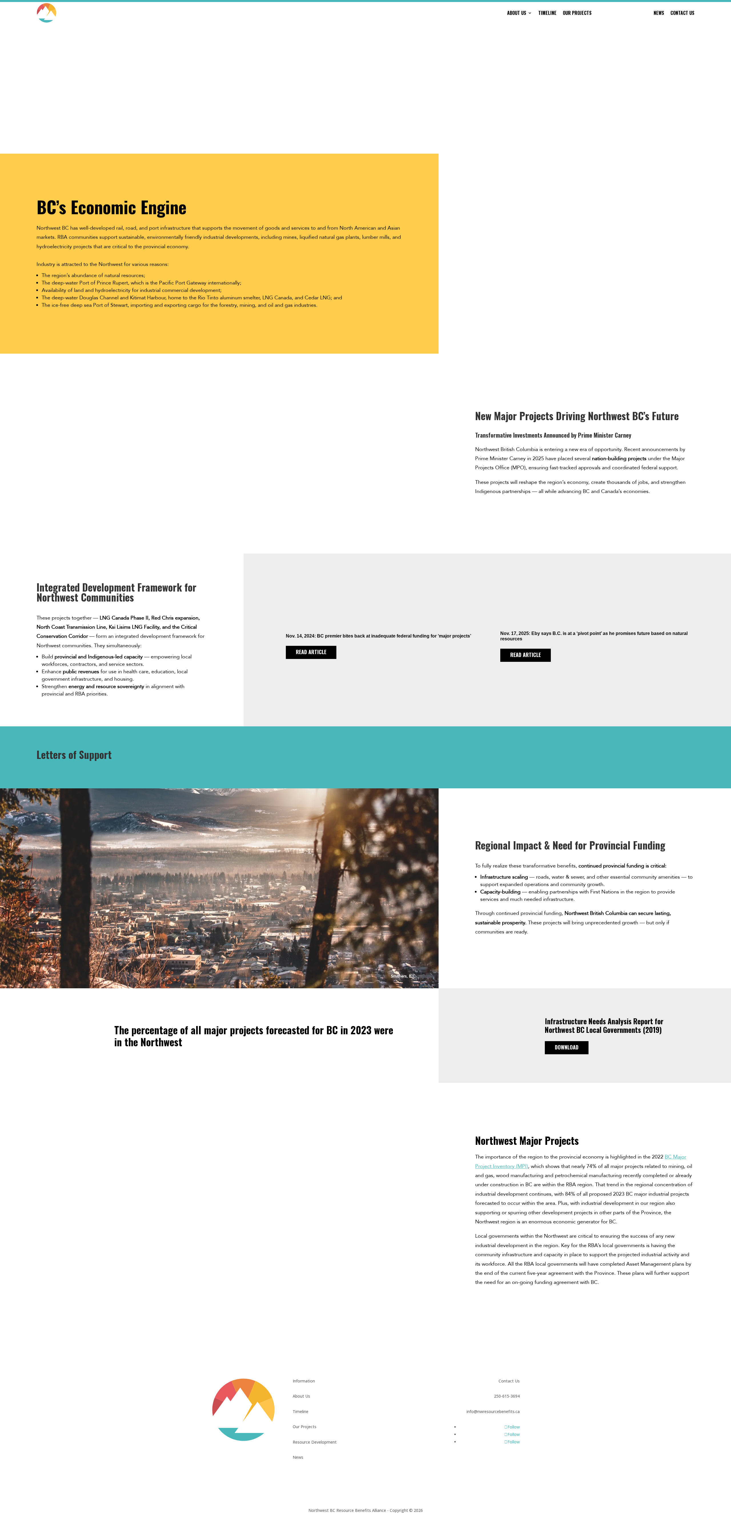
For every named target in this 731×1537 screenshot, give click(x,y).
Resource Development (622, 12)
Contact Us (682, 12)
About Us (516, 12)
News (659, 12)
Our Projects (577, 12)
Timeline (547, 12)
